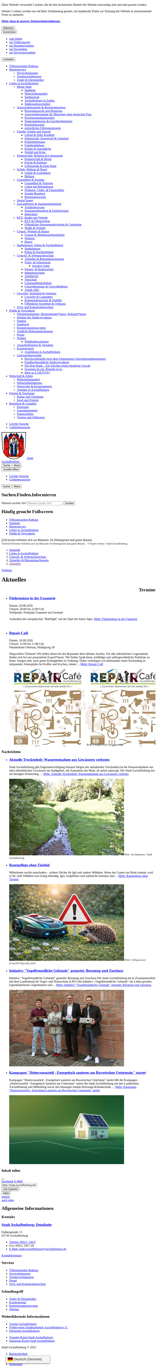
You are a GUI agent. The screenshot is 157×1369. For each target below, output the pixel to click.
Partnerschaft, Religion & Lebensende (40, 155)
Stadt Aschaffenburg (27, 1225)
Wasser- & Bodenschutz (39, 269)
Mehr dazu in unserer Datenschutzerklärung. (31, 21)
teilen (6, 1193)
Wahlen (21, 338)
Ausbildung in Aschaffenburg (42, 352)
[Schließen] (3, 1178)
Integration (31, 214)
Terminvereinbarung (29, 76)
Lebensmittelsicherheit (38, 283)
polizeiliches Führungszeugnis (43, 128)
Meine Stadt (24, 86)
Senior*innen (25, 200)
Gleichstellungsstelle (29, 355)
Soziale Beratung (35, 193)
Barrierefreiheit (18, 1353)
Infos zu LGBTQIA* (37, 372)
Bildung (29, 176)
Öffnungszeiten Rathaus (23, 66)
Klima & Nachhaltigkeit (39, 252)
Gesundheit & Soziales (30, 179)
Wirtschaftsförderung (29, 383)
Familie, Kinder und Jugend (34, 131)
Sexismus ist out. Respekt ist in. (44, 369)
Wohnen (30, 238)
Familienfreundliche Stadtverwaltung (47, 362)
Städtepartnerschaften (37, 104)
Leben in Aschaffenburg (23, 83)
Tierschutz (31, 279)
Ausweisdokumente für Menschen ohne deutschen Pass (58, 114)
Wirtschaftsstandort (36, 93)
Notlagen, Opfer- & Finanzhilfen (44, 190)
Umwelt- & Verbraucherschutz (35, 255)
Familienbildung (34, 145)
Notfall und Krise (35, 152)
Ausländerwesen (35, 207)
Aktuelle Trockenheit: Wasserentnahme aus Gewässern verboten (59, 760)
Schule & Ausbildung (38, 172)
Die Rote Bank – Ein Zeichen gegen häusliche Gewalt (57, 365)
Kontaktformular (12, 1255)
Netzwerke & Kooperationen (34, 386)
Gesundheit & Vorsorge (39, 183)
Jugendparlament (27, 410)
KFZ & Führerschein (37, 221)
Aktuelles (15, 563)
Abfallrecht (31, 276)
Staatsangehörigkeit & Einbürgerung (47, 210)
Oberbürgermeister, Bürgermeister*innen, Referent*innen (51, 314)
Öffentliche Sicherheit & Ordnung (45, 303)
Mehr (115, 619)
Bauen (28, 241)
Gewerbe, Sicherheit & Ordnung (36, 293)
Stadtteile (30, 90)
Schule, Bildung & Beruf (32, 169)
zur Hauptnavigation (21, 45)
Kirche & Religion (36, 162)
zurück (6, 1196)
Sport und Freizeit (27, 400)
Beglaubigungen (34, 124)
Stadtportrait (32, 97)
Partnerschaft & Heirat (38, 159)
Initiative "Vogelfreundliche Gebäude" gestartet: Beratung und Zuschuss (66, 971)
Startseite (14, 550)
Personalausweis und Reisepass (43, 110)
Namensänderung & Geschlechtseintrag (48, 121)
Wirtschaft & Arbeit (21, 376)
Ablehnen (8, 28)
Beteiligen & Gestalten (23, 403)
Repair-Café (18, 633)
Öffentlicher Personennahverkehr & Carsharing (53, 224)
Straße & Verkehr (35, 228)
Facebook (7, 1181)
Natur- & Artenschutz (38, 262)
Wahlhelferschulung (37, 341)
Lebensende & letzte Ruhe (40, 166)
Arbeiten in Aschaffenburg (33, 389)
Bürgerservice (17, 69)
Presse (21, 334)
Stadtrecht (23, 324)
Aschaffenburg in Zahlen (40, 100)
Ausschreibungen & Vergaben (35, 345)
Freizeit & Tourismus (22, 393)
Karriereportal (25, 348)
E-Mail (18, 1181)
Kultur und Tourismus (30, 396)
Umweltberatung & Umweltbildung (46, 286)
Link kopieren (10, 1189)
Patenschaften (25, 414)
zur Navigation (18, 49)
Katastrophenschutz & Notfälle (43, 300)
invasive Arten (41, 265)
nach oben (8, 1200)
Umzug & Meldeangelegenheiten (45, 234)
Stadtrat (21, 321)
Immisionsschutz (35, 272)
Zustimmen (9, 32)
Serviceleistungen (27, 73)
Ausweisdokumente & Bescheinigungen (41, 107)
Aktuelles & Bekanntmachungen (44, 259)
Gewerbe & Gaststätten (39, 296)
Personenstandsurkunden (40, 117)
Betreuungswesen (35, 197)
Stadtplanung (32, 248)
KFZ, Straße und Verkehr (32, 217)
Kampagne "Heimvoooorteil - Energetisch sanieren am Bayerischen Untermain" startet (77, 1073)
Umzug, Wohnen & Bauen (33, 231)
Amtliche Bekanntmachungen (35, 331)
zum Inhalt (15, 38)
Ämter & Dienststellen (30, 79)
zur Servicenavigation (22, 52)
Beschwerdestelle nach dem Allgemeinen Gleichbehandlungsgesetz (65, 358)
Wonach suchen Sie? (14, 503)
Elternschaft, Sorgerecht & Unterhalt (47, 138)
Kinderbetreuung (35, 141)
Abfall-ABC (32, 290)
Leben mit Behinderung (39, 186)
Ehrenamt (23, 407)
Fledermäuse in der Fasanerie (32, 598)
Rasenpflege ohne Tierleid (29, 865)
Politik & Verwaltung (22, 310)
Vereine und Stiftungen (31, 417)
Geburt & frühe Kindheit (39, 135)
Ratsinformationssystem (31, 327)
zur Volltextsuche (19, 42)
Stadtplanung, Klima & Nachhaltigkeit (40, 245)
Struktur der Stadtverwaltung (34, 317)
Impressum (15, 1364)
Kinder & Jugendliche (38, 148)
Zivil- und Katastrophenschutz (35, 307)
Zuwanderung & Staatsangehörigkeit (39, 203)
